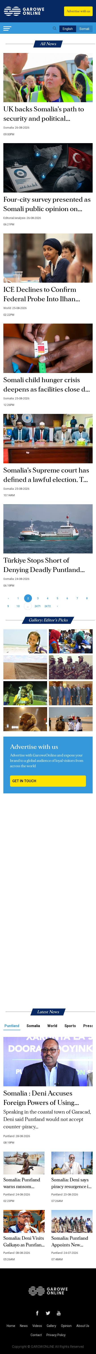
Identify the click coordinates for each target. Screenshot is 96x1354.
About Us (82, 1326)
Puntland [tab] (11, 1026)
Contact (36, 1335)
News (24, 1326)
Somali (84, 29)
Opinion (66, 1326)
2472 (47, 606)
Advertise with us (78, 11)
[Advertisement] (48, 853)
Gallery (51, 1326)
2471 (38, 606)
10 (18, 606)
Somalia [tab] (33, 1026)
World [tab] (52, 1026)
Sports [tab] (70, 1026)
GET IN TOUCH (24, 781)
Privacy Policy (56, 1335)
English (68, 29)
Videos (37, 1326)
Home (11, 1326)
